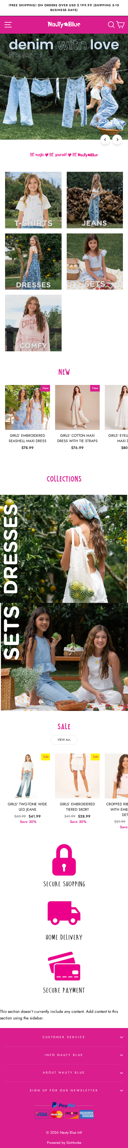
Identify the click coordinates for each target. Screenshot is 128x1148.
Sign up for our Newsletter (64, 1090)
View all (64, 739)
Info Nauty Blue (64, 1055)
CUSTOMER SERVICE (64, 1037)
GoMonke (73, 1142)
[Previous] (105, 139)
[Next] (117, 139)
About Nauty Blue (64, 1072)
